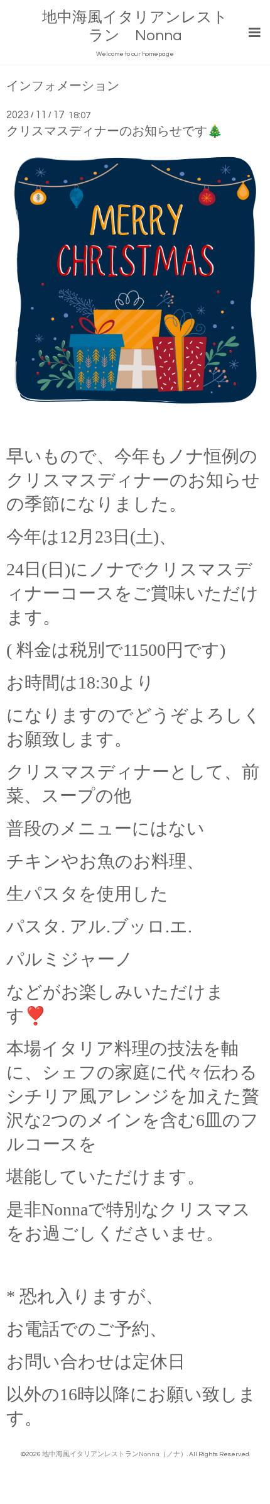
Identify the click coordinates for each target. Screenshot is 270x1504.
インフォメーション (62, 86)
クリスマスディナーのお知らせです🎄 (114, 131)
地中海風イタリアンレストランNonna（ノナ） (114, 1454)
